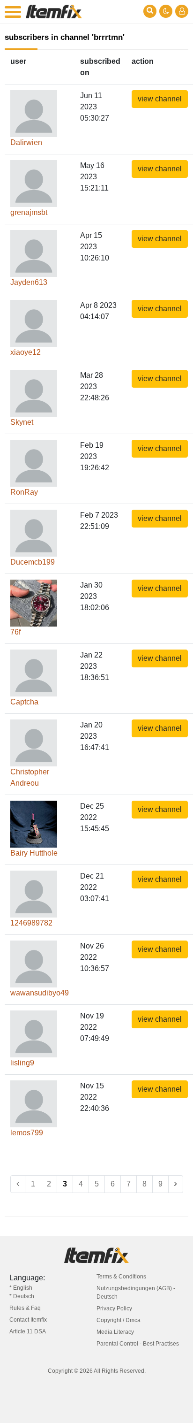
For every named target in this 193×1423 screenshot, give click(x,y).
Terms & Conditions (121, 1276)
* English (20, 1288)
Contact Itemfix (28, 1319)
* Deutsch (21, 1296)
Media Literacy (115, 1332)
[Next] (175, 1184)
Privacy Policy (114, 1308)
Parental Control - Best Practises (137, 1343)
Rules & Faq (25, 1308)
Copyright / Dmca (118, 1320)
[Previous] (17, 1184)
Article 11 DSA (27, 1331)
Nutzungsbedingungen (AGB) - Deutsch (135, 1292)
